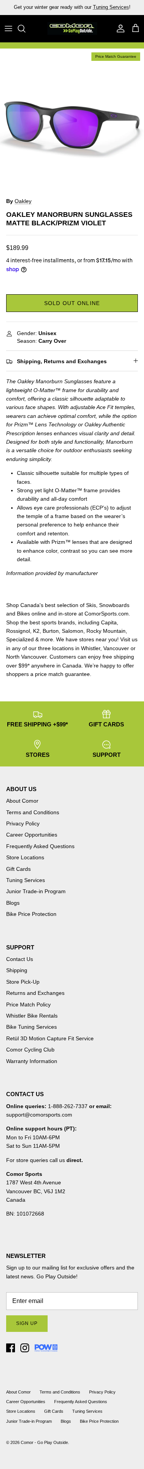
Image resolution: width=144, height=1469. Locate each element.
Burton (51, 631)
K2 (36, 631)
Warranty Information (31, 1061)
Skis (91, 605)
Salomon (72, 631)
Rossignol (18, 631)
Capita (109, 622)
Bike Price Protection (31, 914)
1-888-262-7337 (68, 1106)
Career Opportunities (31, 835)
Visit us (128, 639)
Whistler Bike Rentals (32, 1016)
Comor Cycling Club (30, 1049)
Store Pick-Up (23, 982)
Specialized (20, 639)
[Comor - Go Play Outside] (72, 28)
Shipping (16, 970)
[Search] (25, 28)
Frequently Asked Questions (40, 846)
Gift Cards (18, 869)
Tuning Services (111, 7)
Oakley (23, 201)
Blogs (13, 903)
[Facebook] (10, 1347)
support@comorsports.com (39, 1115)
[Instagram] (24, 1347)
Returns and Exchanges (35, 993)
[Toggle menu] (8, 28)
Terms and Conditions (32, 812)
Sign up (27, 1323)
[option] (72, 121)
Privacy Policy (23, 823)
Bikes (23, 613)
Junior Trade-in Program (36, 891)
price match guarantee (62, 674)
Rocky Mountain (106, 631)
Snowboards (114, 605)
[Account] (118, 28)
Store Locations (25, 857)
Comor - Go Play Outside (44, 1442)
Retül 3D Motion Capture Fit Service (50, 1038)
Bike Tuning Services (31, 1027)
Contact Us (19, 959)
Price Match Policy (28, 1004)
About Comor (22, 801)
